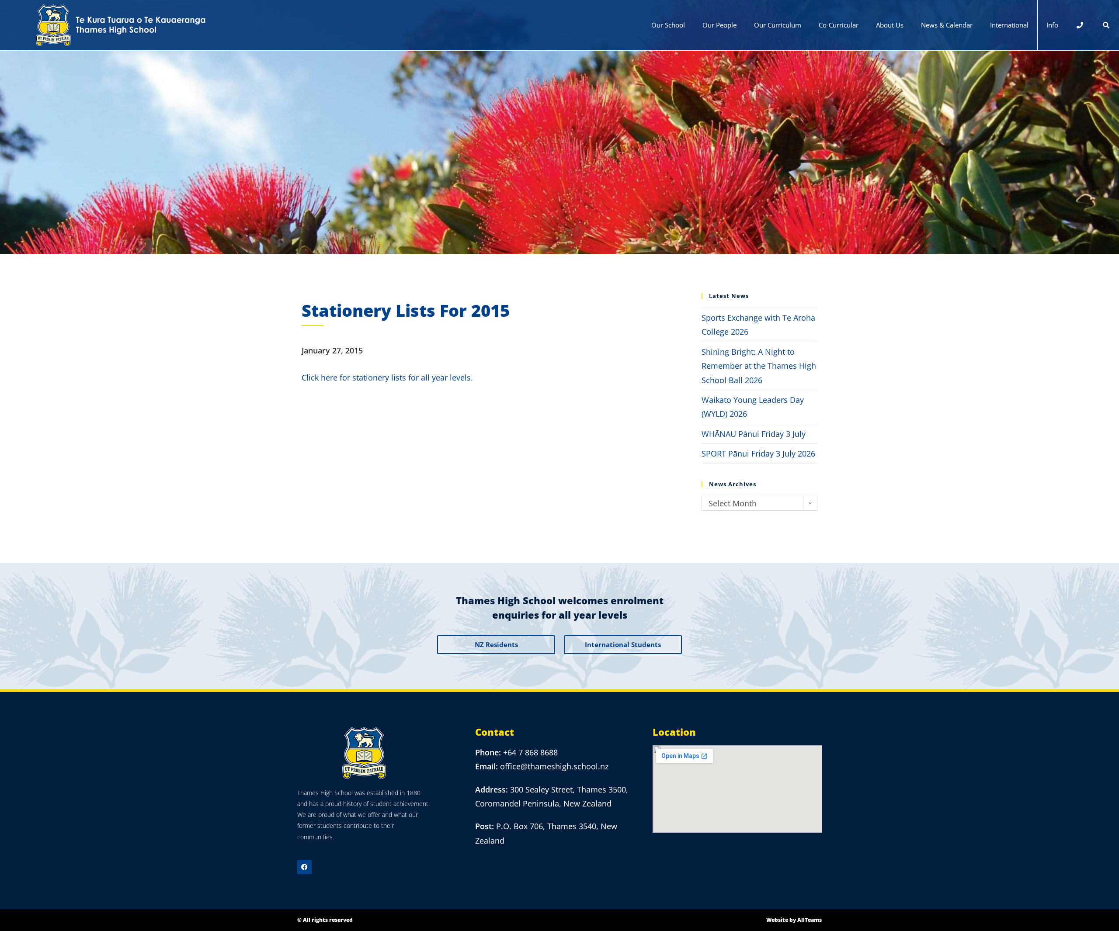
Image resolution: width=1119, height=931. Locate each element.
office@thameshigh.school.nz (554, 766)
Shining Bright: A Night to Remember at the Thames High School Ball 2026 (759, 365)
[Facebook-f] (304, 867)
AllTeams (809, 920)
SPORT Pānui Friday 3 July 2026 (758, 453)
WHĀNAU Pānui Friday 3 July (754, 434)
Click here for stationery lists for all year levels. (387, 377)
